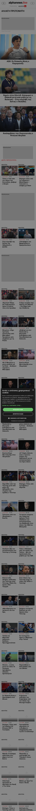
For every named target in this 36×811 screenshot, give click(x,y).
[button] (18, 405)
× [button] (33, 390)
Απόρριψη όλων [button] (18, 414)
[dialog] (18, 405)
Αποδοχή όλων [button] (18, 409)
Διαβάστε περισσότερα (8, 403)
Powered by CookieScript (18, 421)
